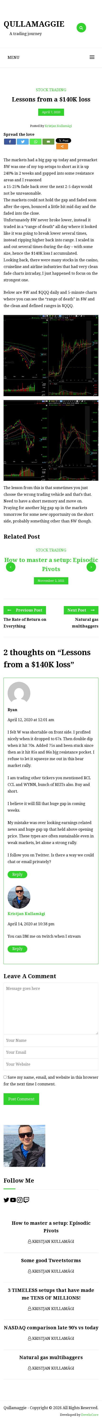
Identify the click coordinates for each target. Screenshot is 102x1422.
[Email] (48, 142)
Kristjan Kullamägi (26, 913)
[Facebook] (10, 142)
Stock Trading (51, 90)
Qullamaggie (34, 24)
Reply (17, 874)
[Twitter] (23, 142)
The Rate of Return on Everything (25, 622)
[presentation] (10, 567)
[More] (62, 146)
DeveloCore (89, 1415)
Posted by (51, 126)
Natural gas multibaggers (85, 622)
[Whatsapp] (36, 142)
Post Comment (21, 1099)
